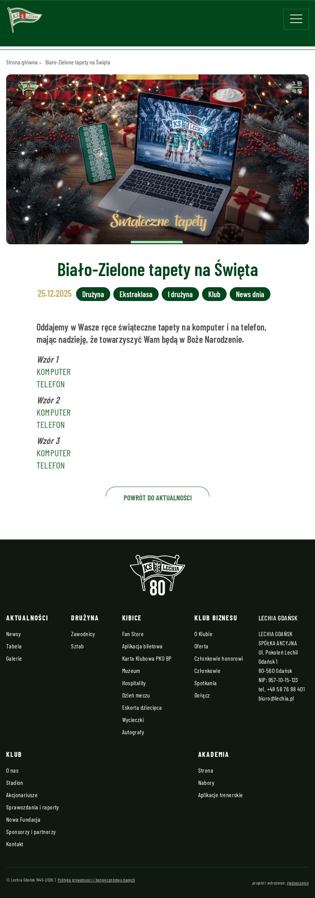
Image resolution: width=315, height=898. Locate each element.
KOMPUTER (53, 371)
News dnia (250, 294)
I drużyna (180, 294)
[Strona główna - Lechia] (24, 22)
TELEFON (50, 383)
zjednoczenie (298, 882)
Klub (214, 294)
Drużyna (93, 294)
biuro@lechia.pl (276, 698)
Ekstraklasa (136, 294)
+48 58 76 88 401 (286, 688)
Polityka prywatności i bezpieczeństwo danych (96, 879)
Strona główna (22, 62)
